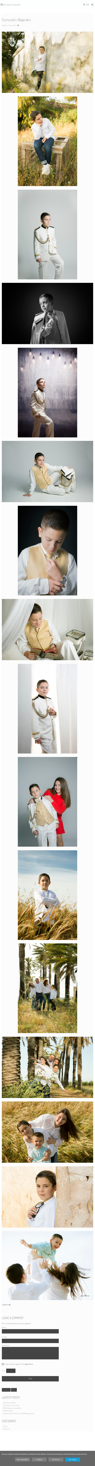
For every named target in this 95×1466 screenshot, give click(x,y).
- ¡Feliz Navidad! (7, 1410)
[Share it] (18, 25)
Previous (6, 1390)
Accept (73, 1460)
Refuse (56, 1460)
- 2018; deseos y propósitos (11, 1408)
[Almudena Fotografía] (10, 4)
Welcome (4, 25)
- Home (5, 1426)
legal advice (29, 1364)
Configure (39, 1460)
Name (4, 1328)
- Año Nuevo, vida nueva (10, 1405)
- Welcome (6, 1429)
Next (13, 1390)
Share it (5, 1305)
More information (22, 1460)
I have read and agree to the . (18, 1364)
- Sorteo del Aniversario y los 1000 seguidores (18, 1413)
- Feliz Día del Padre (9, 1402)
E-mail (4, 1337)
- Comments (12, 25)
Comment (5, 1345)
